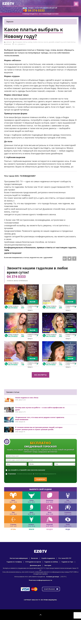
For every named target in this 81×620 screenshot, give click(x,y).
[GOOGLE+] (65, 258)
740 (22, 364)
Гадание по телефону (14, 562)
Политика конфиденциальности (40, 580)
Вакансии (34, 558)
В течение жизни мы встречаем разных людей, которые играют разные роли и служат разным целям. (38, 428)
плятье (25, 42)
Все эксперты (40, 375)
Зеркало (9, 42)
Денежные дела (35, 565)
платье (40, 42)
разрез (35, 42)
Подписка (40, 479)
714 (60, 364)
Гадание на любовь (51, 562)
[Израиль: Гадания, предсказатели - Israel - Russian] (8, 3)
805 (60, 308)
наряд (30, 42)
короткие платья (69, 42)
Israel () (49, 589)
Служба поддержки (48, 558)
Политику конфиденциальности (45, 474)
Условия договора (52, 577)
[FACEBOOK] (74, 258)
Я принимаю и (32, 474)
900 (22, 336)
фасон (46, 42)
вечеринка (7, 44)
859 (22, 308)
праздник (18, 42)
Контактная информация (19, 558)
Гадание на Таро (67, 562)
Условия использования (24, 474)
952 (60, 336)
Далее (32, 298)
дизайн (51, 42)
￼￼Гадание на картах (33, 562)
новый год (59, 42)
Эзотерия (47, 565)
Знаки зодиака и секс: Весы (26, 398)
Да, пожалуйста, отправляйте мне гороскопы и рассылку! (26, 470)
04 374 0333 (16, 276)
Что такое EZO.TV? (64, 558)
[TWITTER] (69, 258)
